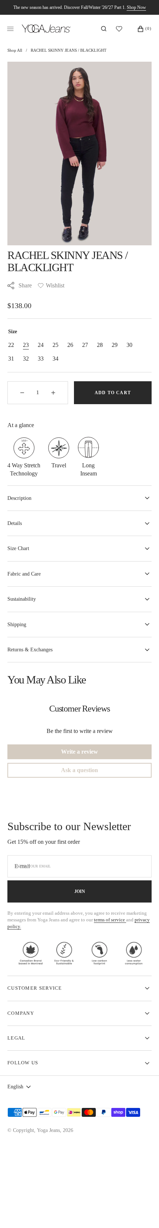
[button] (103, 29)
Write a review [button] (79, 751)
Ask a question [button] (79, 770)
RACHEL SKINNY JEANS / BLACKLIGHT (68, 50)
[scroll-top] (142, 1211)
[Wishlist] (121, 29)
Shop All (14, 50)
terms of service (110, 919)
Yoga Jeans (48, 1130)
